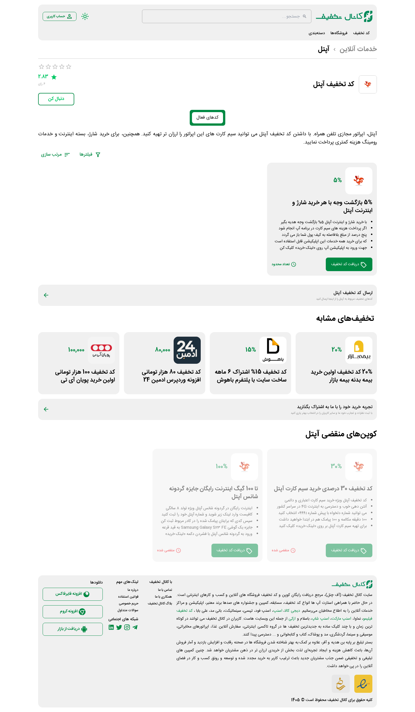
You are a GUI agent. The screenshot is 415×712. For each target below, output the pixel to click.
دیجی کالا (292, 611)
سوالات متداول (127, 610)
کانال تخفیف (337, 700)
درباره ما (133, 590)
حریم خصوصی (128, 603)
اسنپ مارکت (341, 618)
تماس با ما (165, 590)
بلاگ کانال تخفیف (160, 603)
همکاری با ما (163, 597)
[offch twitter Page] (119, 627)
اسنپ (277, 611)
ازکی (292, 618)
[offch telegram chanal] (135, 627)
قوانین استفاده (128, 597)
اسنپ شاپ (320, 618)
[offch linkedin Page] (111, 627)
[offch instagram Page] (127, 627)
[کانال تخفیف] (344, 16)
